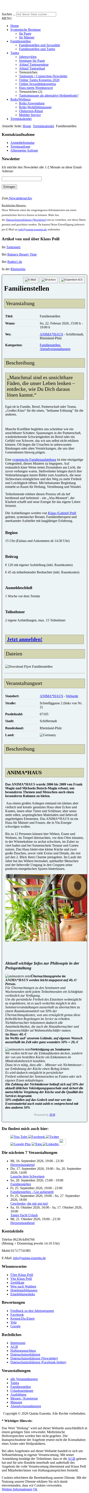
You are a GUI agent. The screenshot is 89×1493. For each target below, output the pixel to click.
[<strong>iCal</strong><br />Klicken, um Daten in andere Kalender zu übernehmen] (72, 280)
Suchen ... (8, 14)
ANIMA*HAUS (51, 334)
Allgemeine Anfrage (24, 150)
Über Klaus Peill (21, 1275)
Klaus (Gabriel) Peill (62, 513)
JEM (52, 1114)
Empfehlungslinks (22, 1294)
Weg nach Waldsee (23, 1286)
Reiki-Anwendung (31, 103)
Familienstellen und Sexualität (39, 45)
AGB (14, 1347)
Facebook (17, 1314)
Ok (35, 1489)
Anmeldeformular (22, 142)
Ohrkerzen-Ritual (31, 111)
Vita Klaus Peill (21, 1278)
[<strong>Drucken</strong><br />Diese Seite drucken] (49, 280)
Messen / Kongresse (24, 1398)
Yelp (13, 1322)
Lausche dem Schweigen (27, 1176)
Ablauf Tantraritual (32, 68)
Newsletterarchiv (20, 198)
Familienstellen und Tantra (37, 49)
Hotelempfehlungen (23, 1290)
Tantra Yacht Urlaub (24, 1215)
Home (14, 26)
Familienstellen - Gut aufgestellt (32, 1192)
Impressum (17, 1343)
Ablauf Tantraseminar (34, 64)
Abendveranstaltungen (55, 349)
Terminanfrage (20, 146)
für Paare (25, 33)
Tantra (14, 53)
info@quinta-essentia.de (32, 229)
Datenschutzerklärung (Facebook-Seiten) (38, 1362)
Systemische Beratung (25, 29)
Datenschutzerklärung (25, 1354)
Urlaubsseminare (21, 1390)
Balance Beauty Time (22, 254)
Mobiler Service (30, 115)
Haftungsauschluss (23, 1350)
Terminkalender (21, 119)
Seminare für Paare (32, 60)
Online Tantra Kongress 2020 (39, 80)
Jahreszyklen (28, 57)
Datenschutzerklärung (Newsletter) (26, 219)
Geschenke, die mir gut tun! (29, 1203)
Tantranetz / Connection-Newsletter (43, 76)
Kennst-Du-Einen (22, 1318)
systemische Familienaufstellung (34, 459)
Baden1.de (14, 262)
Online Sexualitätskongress (37, 84)
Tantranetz (13, 247)
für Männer (26, 37)
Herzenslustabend (22, 1165)
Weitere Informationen (17, 1489)
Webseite (72, 696)
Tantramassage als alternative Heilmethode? (48, 95)
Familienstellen (20, 41)
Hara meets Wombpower (36, 88)
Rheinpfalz (18, 269)
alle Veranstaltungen (24, 1379)
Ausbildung (18, 1394)
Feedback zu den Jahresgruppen (32, 1311)
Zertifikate (17, 1282)
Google (15, 1326)
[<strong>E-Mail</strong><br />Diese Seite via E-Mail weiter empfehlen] (30, 280)
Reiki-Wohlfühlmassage (35, 107)
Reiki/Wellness (20, 99)
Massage (16, 1402)
